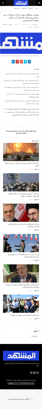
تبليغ (36, 27)
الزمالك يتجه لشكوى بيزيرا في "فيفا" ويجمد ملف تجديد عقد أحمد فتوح (22, 75)
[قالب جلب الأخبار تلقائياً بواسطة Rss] (19, 399)
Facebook (34, 336)
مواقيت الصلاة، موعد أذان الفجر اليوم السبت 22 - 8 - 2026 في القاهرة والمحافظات (22, 95)
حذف (30, 27)
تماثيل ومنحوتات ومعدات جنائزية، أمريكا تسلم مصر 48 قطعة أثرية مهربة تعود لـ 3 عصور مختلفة (21, 89)
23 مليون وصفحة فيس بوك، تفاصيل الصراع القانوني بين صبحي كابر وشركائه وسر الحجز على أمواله (21, 82)
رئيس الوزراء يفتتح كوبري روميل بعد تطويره (25, 315)
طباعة (4, 24)
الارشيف (31, 8)
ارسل (10, 24)
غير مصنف (23, 8)
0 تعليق (16, 24)
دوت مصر (17, 8)
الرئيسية (37, 8)
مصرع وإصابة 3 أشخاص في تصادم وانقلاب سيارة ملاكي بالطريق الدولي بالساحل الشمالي (22, 102)
